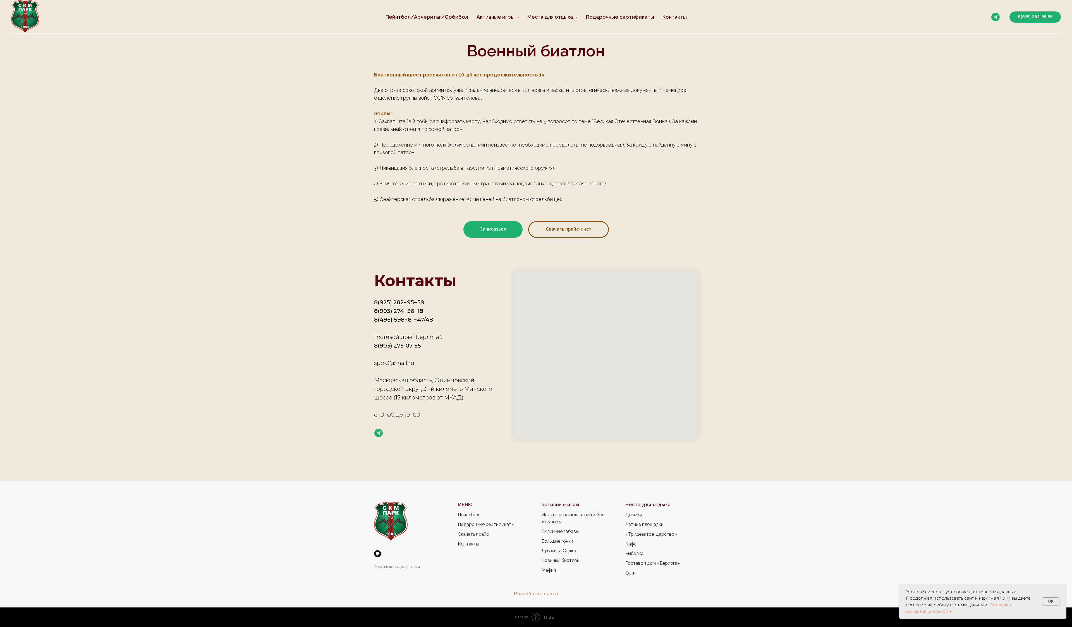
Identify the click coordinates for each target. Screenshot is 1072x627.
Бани (630, 573)
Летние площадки (644, 524)
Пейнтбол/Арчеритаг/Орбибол (427, 17)
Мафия (549, 570)
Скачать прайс (473, 534)
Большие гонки (557, 541)
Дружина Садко (559, 550)
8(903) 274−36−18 (398, 311)
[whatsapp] (377, 553)
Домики (633, 514)
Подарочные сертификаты (620, 17)
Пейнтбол (468, 514)
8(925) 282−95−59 (399, 302)
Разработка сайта (536, 593)
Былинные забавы (560, 531)
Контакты (674, 17)
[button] (493, 229)
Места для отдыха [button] (550, 17)
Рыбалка (634, 553)
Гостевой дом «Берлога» (652, 563)
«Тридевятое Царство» (651, 534)
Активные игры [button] (496, 17)
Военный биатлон (561, 560)
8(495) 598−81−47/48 (403, 319)
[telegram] (995, 17)
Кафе (630, 544)
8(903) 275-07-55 (397, 345)
